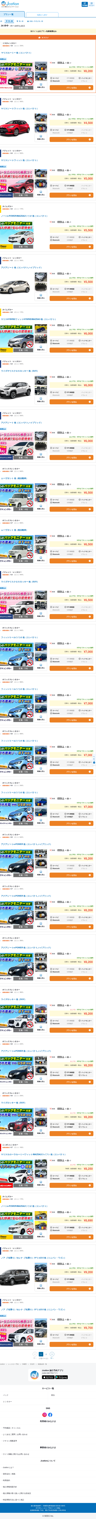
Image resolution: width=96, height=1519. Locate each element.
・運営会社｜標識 (8, 1474)
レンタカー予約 (13, 1364)
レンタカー (7, 1401)
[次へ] (52, 1354)
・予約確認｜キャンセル (10, 1428)
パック (5, 1395)
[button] (9, 21)
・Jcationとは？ (7, 1467)
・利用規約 (5, 1480)
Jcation (2, 1364)
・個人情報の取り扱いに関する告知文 (16, 1493)
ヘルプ (94, 758)
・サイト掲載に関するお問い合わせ (15, 1454)
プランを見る (71, 87)
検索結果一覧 (42, 1364)
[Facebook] (51, 1415)
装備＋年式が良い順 (36, 21)
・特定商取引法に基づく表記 (12, 1499)
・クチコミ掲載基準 (9, 1440)
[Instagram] (45, 1415)
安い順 (10, 21)
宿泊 (53, 1395)
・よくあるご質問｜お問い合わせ (14, 1434)
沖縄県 (24, 1364)
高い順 (21, 21)
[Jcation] (10, 4)
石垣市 (32, 1364)
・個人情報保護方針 (9, 1486)
